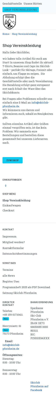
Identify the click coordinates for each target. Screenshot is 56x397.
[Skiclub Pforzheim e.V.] (9, 21)
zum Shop (12, 160)
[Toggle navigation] (52, 21)
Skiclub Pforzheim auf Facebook (39, 386)
